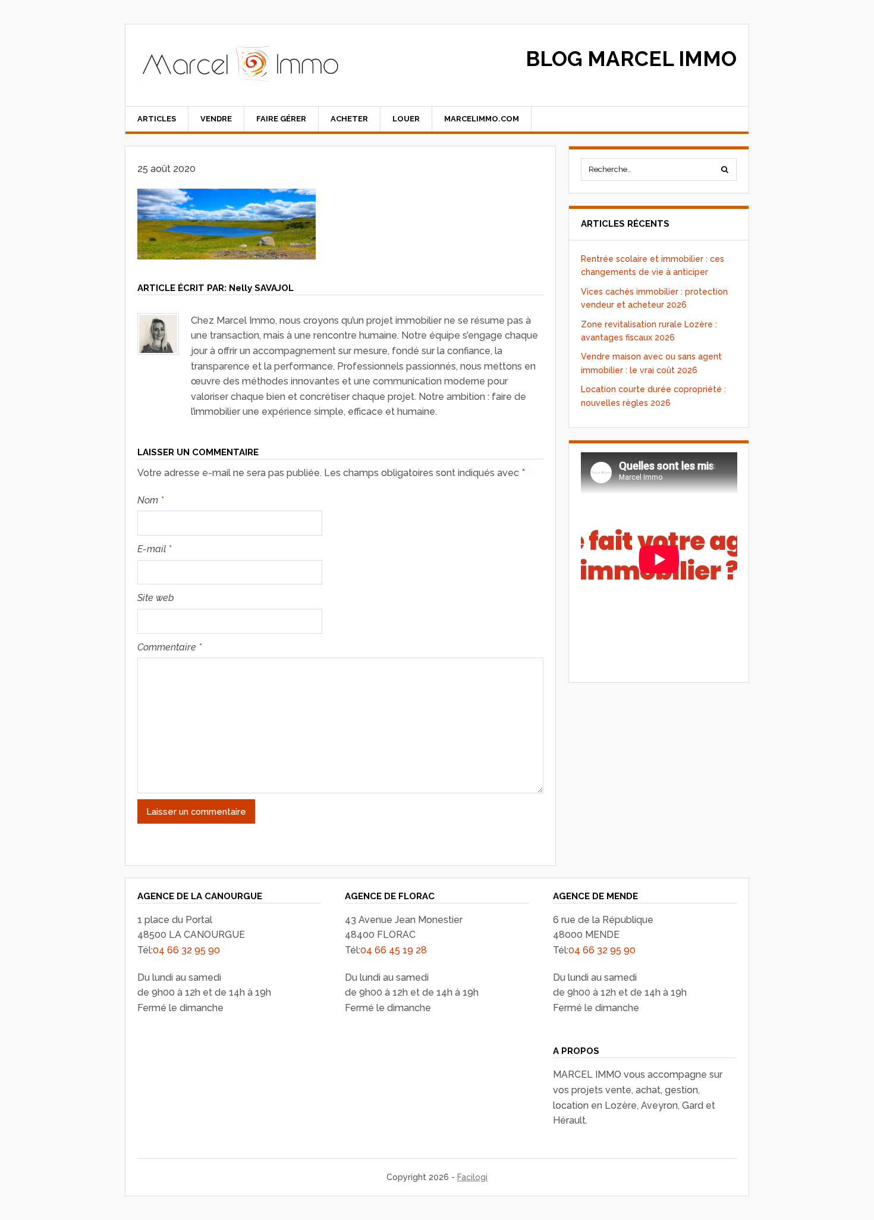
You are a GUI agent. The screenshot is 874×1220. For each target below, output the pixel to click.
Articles (156, 118)
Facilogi (472, 1177)
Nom (150, 500)
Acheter (349, 118)
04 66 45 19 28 (393, 950)
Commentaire (169, 647)
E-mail (154, 549)
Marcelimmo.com (481, 118)
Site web (155, 597)
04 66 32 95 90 (186, 950)
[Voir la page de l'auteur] (158, 334)
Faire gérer (281, 118)
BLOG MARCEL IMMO (631, 58)
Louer (406, 118)
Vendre (216, 118)
